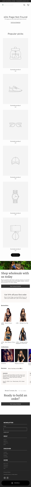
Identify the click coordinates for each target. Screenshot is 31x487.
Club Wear (6, 456)
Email (5, 426)
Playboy (5, 455)
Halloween (6, 465)
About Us (5, 441)
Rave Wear (6, 453)
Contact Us (6, 442)
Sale (4, 468)
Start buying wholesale (15, 286)
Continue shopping (15, 22)
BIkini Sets (6, 463)
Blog (5, 444)
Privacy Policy (7, 472)
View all (15, 255)
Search (5, 439)
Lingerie (5, 452)
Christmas (6, 466)
